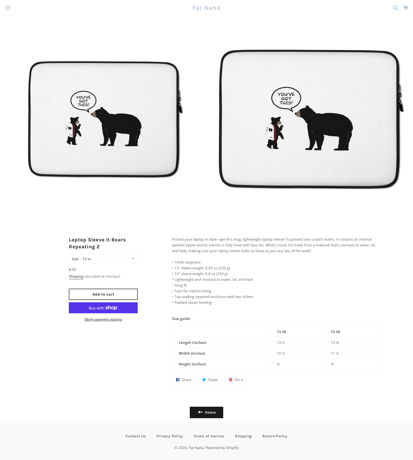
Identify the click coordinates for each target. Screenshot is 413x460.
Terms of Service (208, 436)
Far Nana (206, 7)
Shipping (76, 276)
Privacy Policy (170, 436)
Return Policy (275, 436)
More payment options (103, 319)
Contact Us (135, 436)
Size (75, 258)
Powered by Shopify (222, 447)
